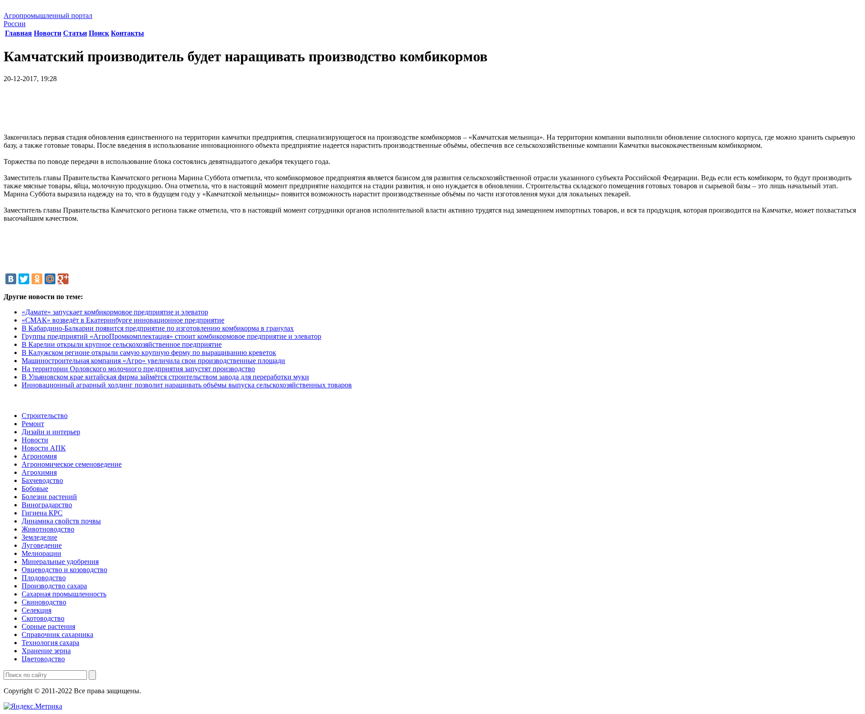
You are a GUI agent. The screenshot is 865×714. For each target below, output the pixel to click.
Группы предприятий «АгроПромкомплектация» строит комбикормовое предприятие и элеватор (171, 336)
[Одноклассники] (37, 278)
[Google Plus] (63, 278)
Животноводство (48, 529)
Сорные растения (48, 626)
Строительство (45, 415)
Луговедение (42, 545)
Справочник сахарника (57, 634)
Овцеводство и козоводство (64, 569)
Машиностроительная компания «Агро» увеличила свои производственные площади (153, 360)
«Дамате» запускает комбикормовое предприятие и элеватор (115, 312)
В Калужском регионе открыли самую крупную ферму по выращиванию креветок (149, 352)
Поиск (99, 33)
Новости (47, 33)
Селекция (36, 610)
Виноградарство (47, 505)
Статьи (75, 33)
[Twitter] (23, 278)
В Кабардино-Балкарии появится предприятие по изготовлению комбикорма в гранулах (158, 328)
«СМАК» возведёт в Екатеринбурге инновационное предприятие (123, 320)
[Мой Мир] (50, 278)
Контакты (127, 33)
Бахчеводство (42, 480)
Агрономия (39, 456)
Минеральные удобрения (60, 561)
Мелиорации (41, 553)
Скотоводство (43, 618)
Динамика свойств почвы (61, 521)
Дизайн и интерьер (51, 432)
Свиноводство (44, 602)
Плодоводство (44, 578)
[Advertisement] (432, 111)
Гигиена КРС (42, 513)
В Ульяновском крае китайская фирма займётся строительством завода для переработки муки (165, 377)
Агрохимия (39, 472)
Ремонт (33, 423)
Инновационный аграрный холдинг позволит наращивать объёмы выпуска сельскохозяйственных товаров (187, 385)
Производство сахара (54, 586)
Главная (18, 33)
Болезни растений (49, 496)
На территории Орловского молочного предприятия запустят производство (138, 369)
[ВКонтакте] (10, 278)
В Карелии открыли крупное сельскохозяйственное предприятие (122, 344)
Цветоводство (43, 659)
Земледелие (39, 537)
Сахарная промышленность (64, 594)
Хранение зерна (46, 651)
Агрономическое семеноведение (72, 464)
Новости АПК (44, 448)
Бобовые (35, 488)
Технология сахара (50, 642)
